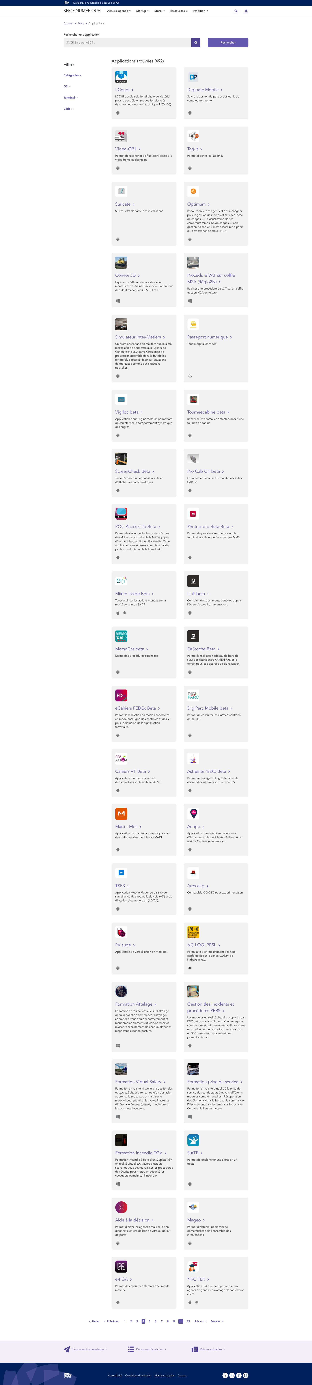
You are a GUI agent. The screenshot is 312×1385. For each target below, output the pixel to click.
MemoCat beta (130, 649)
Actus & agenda (117, 11)
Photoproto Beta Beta (208, 526)
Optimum (197, 204)
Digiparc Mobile (203, 89)
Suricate (123, 204)
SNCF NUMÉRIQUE (82, 10)
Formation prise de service (213, 1081)
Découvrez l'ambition (149, 1349)
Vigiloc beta (127, 412)
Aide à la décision (133, 1220)
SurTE (193, 1153)
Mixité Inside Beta (133, 593)
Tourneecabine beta (207, 412)
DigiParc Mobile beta (208, 708)
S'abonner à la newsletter (88, 1349)
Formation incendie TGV (139, 1153)
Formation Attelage (134, 1004)
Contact (182, 1375)
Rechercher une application (81, 34)
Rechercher (228, 42)
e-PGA (122, 1279)
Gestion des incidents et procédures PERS (210, 1007)
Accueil (68, 23)
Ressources (177, 11)
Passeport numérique (208, 337)
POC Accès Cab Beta (136, 526)
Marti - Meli (127, 826)
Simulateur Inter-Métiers (138, 337)
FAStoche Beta (202, 649)
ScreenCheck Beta (133, 471)
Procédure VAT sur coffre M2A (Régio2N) (211, 278)
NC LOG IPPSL (202, 945)
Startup (141, 11)
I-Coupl (123, 89)
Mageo (194, 1220)
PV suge (123, 945)
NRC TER (196, 1279)
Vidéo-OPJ (126, 149)
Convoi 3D (126, 275)
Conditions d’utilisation (138, 1375)
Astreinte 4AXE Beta (207, 771)
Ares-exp (196, 885)
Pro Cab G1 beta (204, 471)
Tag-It (193, 149)
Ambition (199, 11)
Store (158, 11)
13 (188, 1321)
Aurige (194, 826)
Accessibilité (115, 1375)
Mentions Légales (164, 1375)
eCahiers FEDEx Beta (136, 708)
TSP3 (120, 885)
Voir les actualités (211, 1349)
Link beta (196, 593)
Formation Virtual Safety (138, 1081)
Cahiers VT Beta (131, 771)
